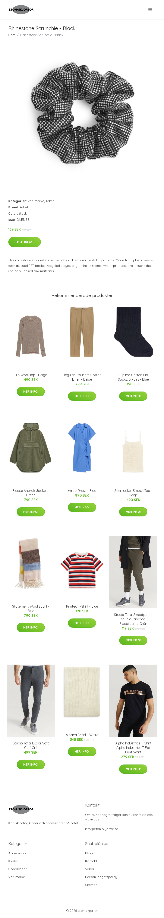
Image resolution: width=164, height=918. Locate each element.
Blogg (89, 853)
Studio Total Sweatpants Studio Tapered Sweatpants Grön (133, 619)
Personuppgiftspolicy (101, 877)
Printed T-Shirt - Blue (82, 606)
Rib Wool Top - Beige (31, 375)
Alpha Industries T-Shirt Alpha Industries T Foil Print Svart (133, 747)
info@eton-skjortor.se (101, 829)
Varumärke (36, 201)
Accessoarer (18, 853)
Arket (50, 201)
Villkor (89, 869)
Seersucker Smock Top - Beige (133, 492)
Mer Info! (24, 242)
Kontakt (91, 861)
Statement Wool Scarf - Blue (30, 608)
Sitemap (91, 885)
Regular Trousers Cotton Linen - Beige (82, 377)
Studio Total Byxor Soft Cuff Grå (31, 745)
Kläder (13, 861)
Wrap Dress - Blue (82, 490)
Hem (11, 35)
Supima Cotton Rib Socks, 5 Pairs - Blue (133, 377)
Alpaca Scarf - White (82, 735)
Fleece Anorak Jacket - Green (31, 492)
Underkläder (17, 869)
